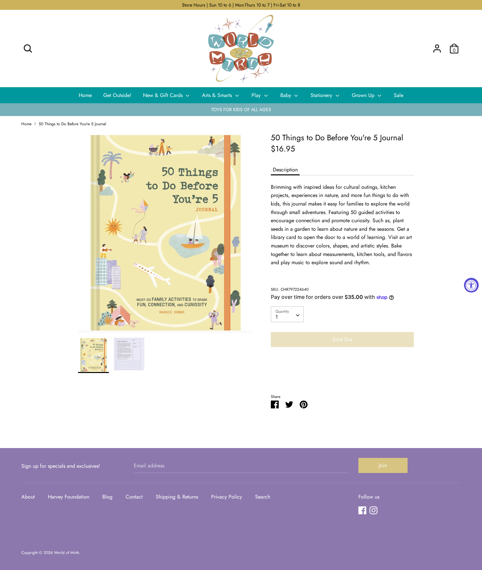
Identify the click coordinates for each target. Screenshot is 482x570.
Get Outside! (117, 95)
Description (285, 169)
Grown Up (364, 95)
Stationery (322, 95)
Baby (286, 95)
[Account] (437, 46)
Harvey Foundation (68, 497)
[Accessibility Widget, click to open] (471, 285)
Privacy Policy (226, 497)
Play (256, 95)
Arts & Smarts (217, 95)
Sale (398, 95)
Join (383, 465)
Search (262, 497)
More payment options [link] (342, 375)
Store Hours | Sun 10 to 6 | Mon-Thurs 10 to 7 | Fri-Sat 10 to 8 (241, 5)
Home (85, 95)
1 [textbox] (276, 317)
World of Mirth (66, 553)
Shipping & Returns (177, 497)
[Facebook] (362, 510)
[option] (164, 235)
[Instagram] (373, 510)
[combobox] (287, 314)
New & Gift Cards (163, 95)
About (28, 497)
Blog (107, 497)
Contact (134, 497)
